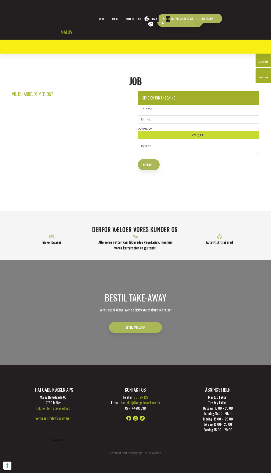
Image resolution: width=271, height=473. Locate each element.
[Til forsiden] (75, 17)
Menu (115, 19)
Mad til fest (133, 19)
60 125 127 (141, 397)
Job (168, 19)
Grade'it (58, 440)
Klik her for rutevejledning (53, 408)
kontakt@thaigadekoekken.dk (140, 402)
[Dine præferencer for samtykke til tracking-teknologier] (7, 466)
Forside (100, 19)
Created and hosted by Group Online (135, 453)
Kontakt (153, 19)
